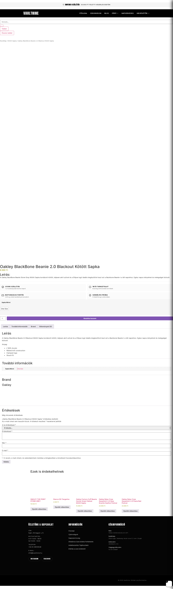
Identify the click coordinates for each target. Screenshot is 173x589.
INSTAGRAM (34, 559)
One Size (20, 369)
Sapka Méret (6, 302)
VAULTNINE (31, 13)
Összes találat (7, 33)
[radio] (4, 308)
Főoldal (83, 13)
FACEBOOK (47, 559)
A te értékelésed (9, 425)
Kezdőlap (3, 41)
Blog (106, 13)
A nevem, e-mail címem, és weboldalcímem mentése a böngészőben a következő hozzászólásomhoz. (42, 458)
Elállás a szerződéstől (77, 549)
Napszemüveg (128, 13)
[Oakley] (9, 403)
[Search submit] (1, 26)
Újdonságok (95, 13)
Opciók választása (39, 509)
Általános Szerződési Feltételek (80, 542)
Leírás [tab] (5, 326)
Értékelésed (7, 431)
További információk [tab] (19, 326)
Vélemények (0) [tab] (45, 326)
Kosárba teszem (90, 318)
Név (4, 443)
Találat (4, 29)
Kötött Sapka (12, 41)
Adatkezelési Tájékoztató (78, 545)
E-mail (5, 450)
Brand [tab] (33, 326)
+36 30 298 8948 (34, 547)
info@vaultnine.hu (35, 553)
